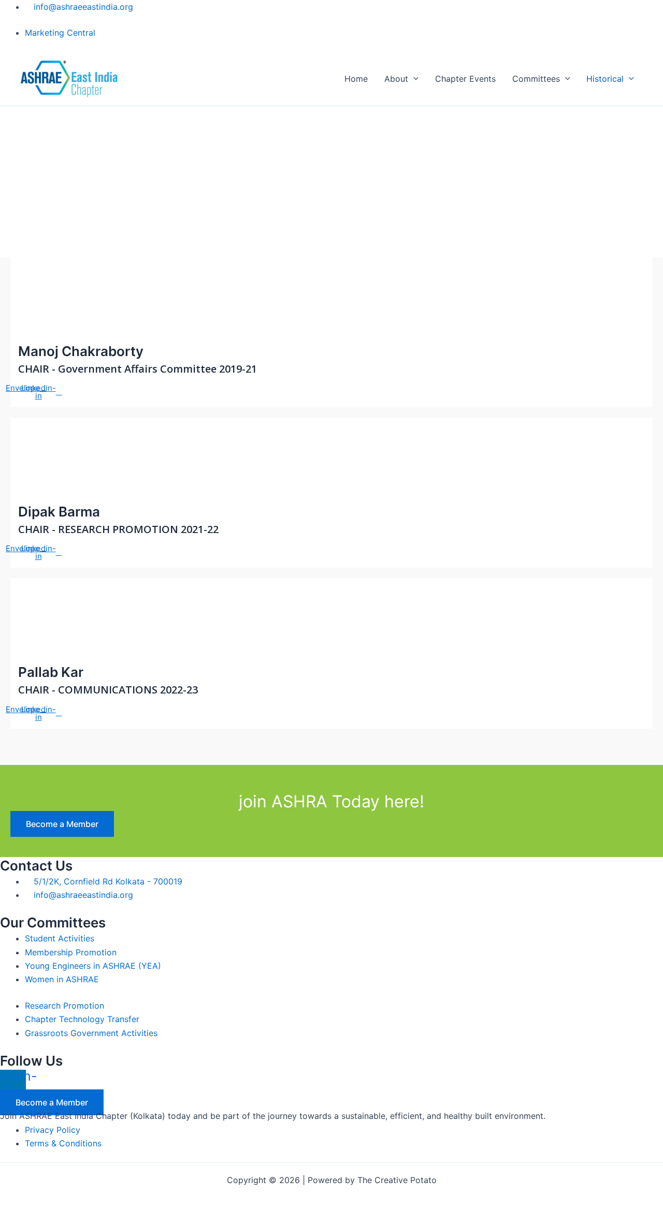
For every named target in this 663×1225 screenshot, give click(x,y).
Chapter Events (465, 78)
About (396, 78)
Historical (605, 78)
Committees (536, 78)
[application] (413, 78)
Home (356, 78)
